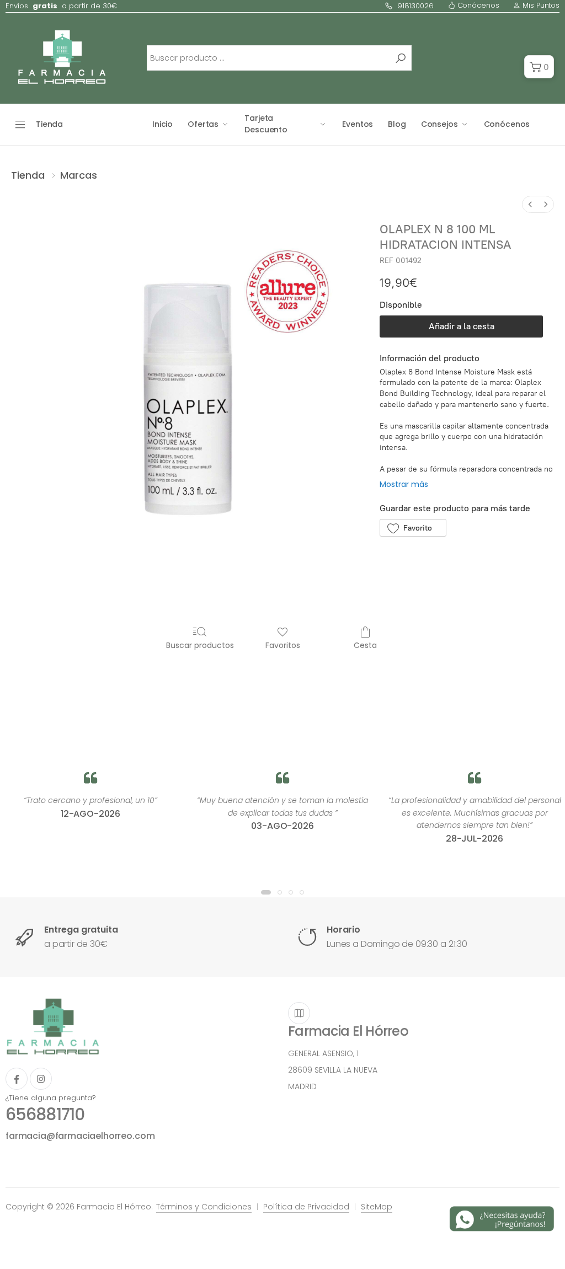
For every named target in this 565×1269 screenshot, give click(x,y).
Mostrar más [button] (404, 484)
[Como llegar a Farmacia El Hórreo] (299, 1013)
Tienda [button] (49, 124)
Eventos (357, 124)
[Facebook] (17, 1079)
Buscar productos (200, 645)
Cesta (365, 645)
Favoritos (282, 645)
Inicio (162, 124)
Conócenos (477, 5)
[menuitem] (530, 204)
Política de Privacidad (306, 1206)
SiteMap (376, 1206)
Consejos (439, 124)
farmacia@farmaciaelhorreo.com (80, 1135)
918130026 (415, 6)
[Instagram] (41, 1079)
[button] (539, 66)
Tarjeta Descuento (265, 124)
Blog (397, 124)
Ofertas (203, 124)
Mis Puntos (539, 5)
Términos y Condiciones (204, 1206)
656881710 (45, 1114)
